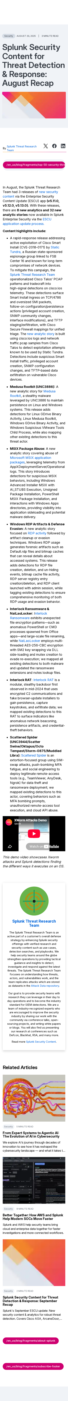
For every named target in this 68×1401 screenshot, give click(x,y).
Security (8, 36)
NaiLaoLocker (29, 641)
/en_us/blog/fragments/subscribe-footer (33, 1366)
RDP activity (37, 533)
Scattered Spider (33, 755)
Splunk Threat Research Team (22, 148)
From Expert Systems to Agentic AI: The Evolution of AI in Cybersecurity (31, 1134)
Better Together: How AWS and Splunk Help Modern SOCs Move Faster (33, 1217)
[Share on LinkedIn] (63, 146)
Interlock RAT (43, 680)
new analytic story (40, 334)
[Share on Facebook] (54, 146)
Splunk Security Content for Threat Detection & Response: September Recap (30, 1300)
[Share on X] (46, 146)
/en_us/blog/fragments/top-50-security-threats (36, 164)
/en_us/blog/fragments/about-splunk (30, 1340)
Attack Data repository (45, 985)
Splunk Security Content (41, 1041)
